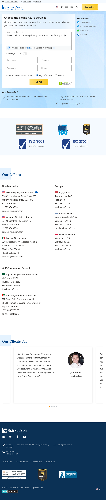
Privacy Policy (37, 462)
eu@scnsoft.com (63, 207)
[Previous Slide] (5, 375)
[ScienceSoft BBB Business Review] (68, 474)
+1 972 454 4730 (10, 207)
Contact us (89, 7)
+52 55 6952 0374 (10, 252)
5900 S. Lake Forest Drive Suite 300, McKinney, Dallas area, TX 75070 (27, 446)
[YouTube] (24, 436)
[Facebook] (17, 436)
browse (30, 48)
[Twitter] (10, 436)
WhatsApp (84, 30)
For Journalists (7, 462)
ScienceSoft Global (11, 2)
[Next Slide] (101, 375)
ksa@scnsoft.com (10, 289)
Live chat (83, 35)
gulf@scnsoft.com (10, 313)
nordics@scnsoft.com (65, 228)
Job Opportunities (22, 462)
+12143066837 (85, 22)
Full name (10, 58)
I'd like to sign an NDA (13, 54)
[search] (77, 7)
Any (40, 75)
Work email (11, 66)
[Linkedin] (3, 436)
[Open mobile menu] (102, 7)
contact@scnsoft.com (88, 26)
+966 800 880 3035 (11, 285)
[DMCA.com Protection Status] (10, 492)
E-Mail (50, 75)
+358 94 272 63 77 (63, 224)
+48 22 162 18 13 (63, 245)
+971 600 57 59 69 (10, 310)
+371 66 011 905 (62, 203)
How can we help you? (15, 32)
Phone (43, 66)
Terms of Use (51, 462)
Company (44, 58)
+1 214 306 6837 (10, 203)
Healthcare (27, 2)
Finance (38, 2)
